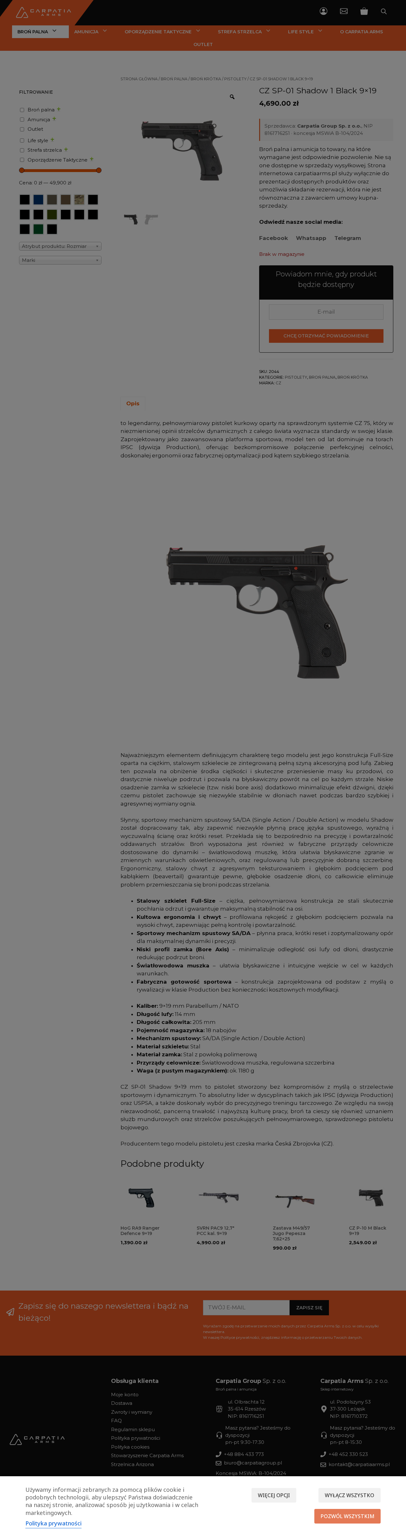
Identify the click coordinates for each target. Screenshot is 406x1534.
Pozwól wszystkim (347, 1516)
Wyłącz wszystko (349, 1495)
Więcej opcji (274, 1495)
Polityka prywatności (53, 1523)
